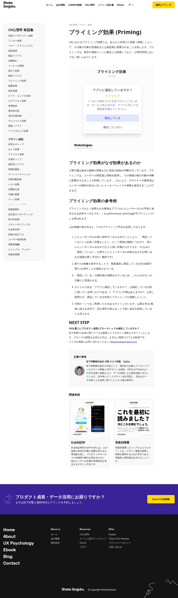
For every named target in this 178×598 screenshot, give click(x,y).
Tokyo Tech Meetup (119, 538)
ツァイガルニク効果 (18, 130)
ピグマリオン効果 (17, 100)
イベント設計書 (106, 4)
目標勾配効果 (15, 179)
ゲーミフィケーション (19, 174)
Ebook (120, 4)
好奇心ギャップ (16, 144)
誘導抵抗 (12, 105)
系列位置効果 (15, 115)
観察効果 (12, 85)
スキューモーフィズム (19, 224)
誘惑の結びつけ (16, 234)
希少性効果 (13, 219)
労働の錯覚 (13, 194)
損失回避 (12, 90)
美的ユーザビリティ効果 (20, 35)
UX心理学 (90, 4)
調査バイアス (15, 125)
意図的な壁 (13, 189)
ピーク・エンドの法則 (19, 95)
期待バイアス (15, 75)
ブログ (83, 546)
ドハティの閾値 (16, 65)
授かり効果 (13, 70)
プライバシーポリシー (120, 542)
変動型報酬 (13, 244)
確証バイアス (15, 55)
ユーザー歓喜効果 (17, 239)
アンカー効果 (15, 40)
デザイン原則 (86, 24)
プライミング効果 (17, 204)
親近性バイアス (16, 164)
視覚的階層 (13, 254)
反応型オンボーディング (20, 214)
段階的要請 (13, 169)
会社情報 (60, 4)
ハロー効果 (13, 184)
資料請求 (55, 542)
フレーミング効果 (17, 80)
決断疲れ (12, 60)
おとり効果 (13, 149)
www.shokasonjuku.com (123, 342)
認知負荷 (12, 50)
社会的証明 (13, 229)
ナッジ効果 (13, 199)
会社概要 (55, 538)
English (112, 534)
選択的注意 (13, 110)
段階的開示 (13, 209)
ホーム (49, 4)
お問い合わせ (115, 546)
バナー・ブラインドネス (20, 45)
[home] (18, 4)
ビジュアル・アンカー (19, 249)
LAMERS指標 (75, 4)
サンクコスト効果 (17, 120)
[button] (131, 4)
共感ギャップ (15, 159)
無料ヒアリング (163, 4)
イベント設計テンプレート (93, 538)
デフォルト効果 (16, 154)
